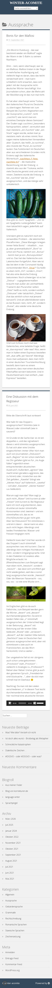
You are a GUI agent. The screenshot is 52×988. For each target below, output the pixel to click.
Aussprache (11, 900)
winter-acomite (26, 3)
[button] (5, 983)
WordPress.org (12, 970)
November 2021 (13, 842)
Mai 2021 (9, 878)
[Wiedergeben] (10, 703)
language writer (12, 797)
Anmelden (10, 952)
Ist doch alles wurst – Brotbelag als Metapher (26, 738)
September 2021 (13, 854)
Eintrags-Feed (11, 958)
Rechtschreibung (13, 918)
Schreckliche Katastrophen (18, 744)
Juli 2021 (9, 866)
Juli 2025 (9, 824)
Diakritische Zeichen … (15, 750)
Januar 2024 (11, 830)
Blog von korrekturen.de (16, 791)
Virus (32, 267)
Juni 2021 (9, 872)
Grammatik (10, 912)
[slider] (40, 703)
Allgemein (9, 894)
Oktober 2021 (11, 848)
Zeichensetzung (12, 936)
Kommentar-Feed (13, 964)
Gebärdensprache (14, 906)
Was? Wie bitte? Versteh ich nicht (20, 732)
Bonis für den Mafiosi (20, 36)
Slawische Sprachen (14, 930)
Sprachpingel (11, 803)
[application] (26, 703)
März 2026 (10, 818)
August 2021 (11, 860)
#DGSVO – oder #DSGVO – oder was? (23, 756)
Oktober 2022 (11, 836)
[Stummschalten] (34, 703)
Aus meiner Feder (13, 785)
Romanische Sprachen (16, 924)
